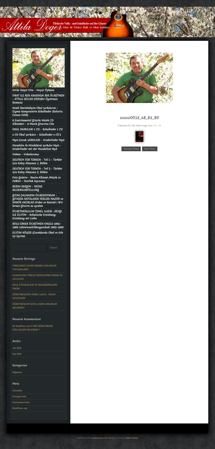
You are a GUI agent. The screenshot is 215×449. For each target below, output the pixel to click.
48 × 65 (157, 125)
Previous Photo (131, 149)
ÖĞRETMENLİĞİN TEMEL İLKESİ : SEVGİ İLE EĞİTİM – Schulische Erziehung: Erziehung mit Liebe (37, 215)
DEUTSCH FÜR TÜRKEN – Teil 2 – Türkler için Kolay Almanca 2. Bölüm (37, 170)
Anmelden (17, 390)
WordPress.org (19, 408)
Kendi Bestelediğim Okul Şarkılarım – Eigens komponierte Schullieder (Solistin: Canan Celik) (37, 111)
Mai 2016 (16, 354)
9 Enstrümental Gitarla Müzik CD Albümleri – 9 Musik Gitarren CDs (33, 122)
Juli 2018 (16, 348)
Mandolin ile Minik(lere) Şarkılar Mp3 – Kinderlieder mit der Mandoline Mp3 (36, 147)
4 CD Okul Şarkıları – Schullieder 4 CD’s (36, 134)
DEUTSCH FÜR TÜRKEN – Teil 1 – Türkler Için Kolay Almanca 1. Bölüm (37, 161)
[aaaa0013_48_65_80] (139, 136)
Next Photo (149, 149)
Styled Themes (132, 438)
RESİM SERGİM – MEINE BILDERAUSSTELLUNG (27, 188)
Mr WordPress (19, 326)
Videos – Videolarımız (25, 154)
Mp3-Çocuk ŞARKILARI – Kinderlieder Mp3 (38, 140)
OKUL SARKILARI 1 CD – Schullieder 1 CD (37, 129)
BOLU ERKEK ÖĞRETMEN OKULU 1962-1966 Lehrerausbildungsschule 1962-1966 (38, 225)
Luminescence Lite (99, 438)
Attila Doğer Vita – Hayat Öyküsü (33, 90)
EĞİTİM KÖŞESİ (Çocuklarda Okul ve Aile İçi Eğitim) (37, 234)
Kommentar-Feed (20, 402)
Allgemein (17, 372)
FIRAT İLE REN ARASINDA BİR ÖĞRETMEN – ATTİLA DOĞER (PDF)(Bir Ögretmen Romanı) (38, 99)
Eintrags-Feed (19, 396)
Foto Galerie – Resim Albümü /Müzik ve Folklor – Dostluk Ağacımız (36, 179)
